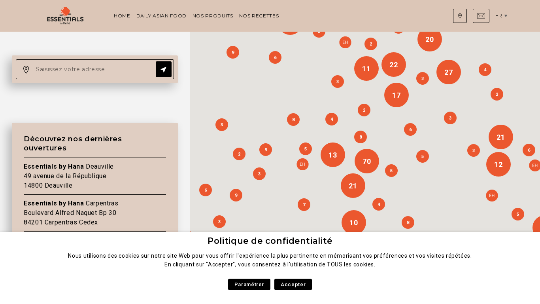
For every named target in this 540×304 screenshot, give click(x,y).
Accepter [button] (293, 284)
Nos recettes (259, 16)
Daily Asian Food (161, 16)
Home (122, 16)
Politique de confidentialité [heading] (270, 241)
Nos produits (213, 16)
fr (498, 15)
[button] (302, 164)
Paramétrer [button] (249, 284)
